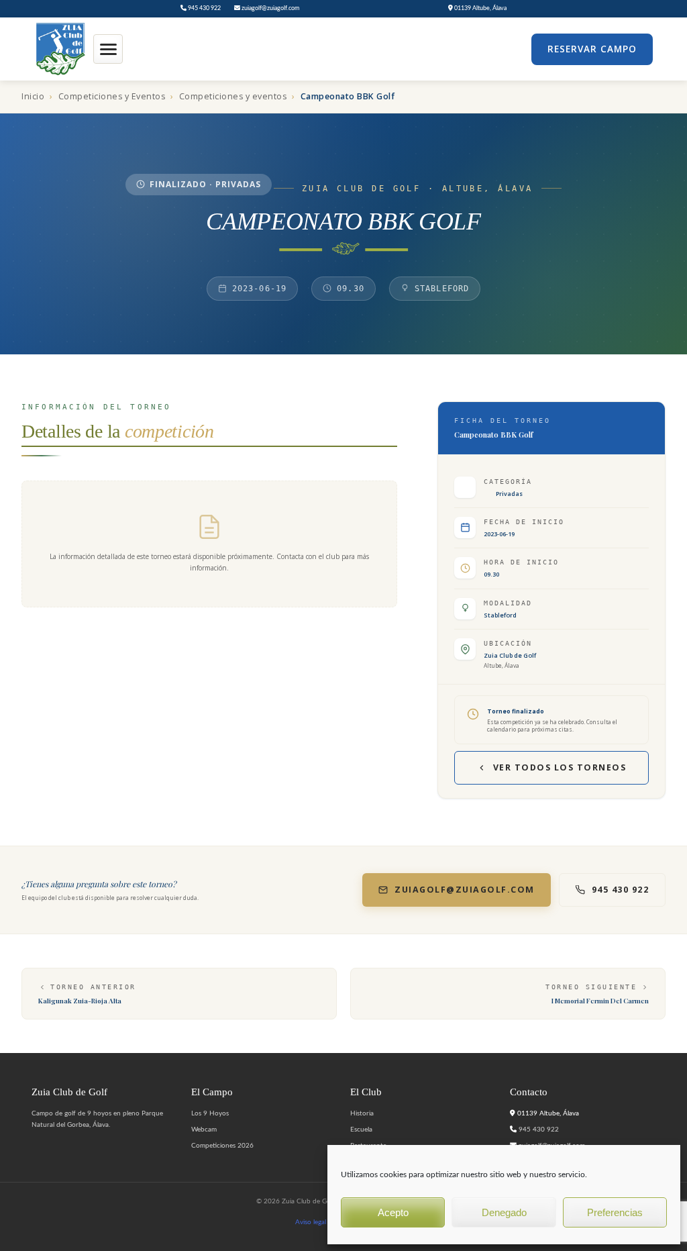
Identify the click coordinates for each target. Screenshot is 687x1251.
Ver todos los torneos (560, 767)
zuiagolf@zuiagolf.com (269, 8)
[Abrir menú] (108, 49)
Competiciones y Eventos (112, 96)
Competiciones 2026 (222, 1145)
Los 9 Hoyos (210, 1113)
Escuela (361, 1129)
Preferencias (615, 1212)
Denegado (504, 1212)
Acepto (393, 1212)
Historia (362, 1113)
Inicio (32, 96)
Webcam (204, 1129)
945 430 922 (204, 8)
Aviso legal (310, 1222)
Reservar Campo (592, 49)
